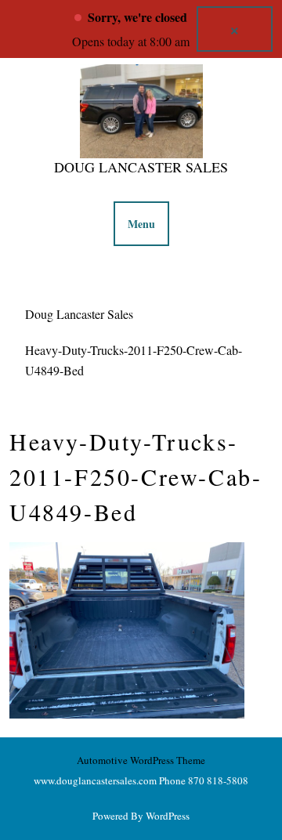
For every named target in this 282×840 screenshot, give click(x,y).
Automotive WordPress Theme (141, 760)
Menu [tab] (141, 223)
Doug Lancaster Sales (141, 167)
